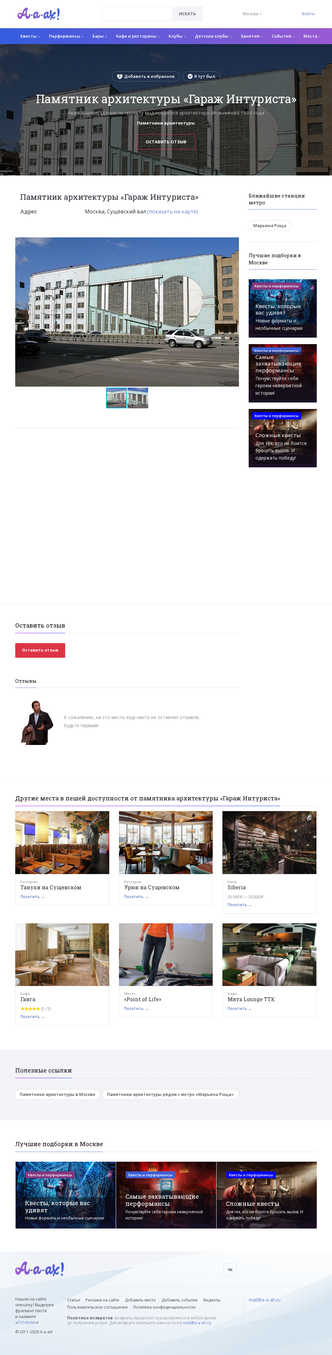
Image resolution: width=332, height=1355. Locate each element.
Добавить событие (179, 1300)
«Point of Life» (142, 999)
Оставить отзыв (166, 142)
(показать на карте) (172, 211)
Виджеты (211, 1300)
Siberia (237, 887)
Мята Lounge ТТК (251, 999)
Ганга (27, 999)
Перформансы (65, 36)
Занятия (250, 36)
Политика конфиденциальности (164, 1307)
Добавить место (140, 1300)
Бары (98, 36)
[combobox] (137, 13)
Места (310, 36)
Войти (308, 14)
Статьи (73, 1300)
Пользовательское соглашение (97, 1307)
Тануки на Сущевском (50, 887)
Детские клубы (212, 36)
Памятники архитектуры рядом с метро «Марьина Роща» (170, 1094)
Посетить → (32, 896)
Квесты (29, 36)
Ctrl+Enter (27, 1322)
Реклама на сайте (102, 1300)
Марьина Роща (269, 225)
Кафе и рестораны (136, 36)
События (282, 36)
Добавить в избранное (149, 76)
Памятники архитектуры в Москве (57, 1094)
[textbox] (137, 9)
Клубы (176, 36)
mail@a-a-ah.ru (197, 1322)
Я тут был (204, 76)
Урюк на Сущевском (152, 887)
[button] (233, 242)
